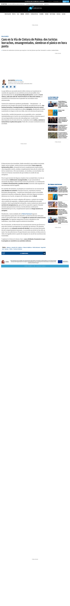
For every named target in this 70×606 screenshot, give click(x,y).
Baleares (9, 247)
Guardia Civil (14, 247)
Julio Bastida (11, 80)
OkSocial (58, 14)
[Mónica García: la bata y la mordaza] (53, 197)
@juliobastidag (18, 80)
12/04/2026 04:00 (12, 83)
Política (14, 14)
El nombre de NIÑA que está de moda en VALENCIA (17, 4)
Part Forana (52, 14)
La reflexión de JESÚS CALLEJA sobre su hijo (34, 4)
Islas (18, 14)
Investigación (8, 14)
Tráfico (10, 249)
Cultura (63, 14)
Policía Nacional (36, 247)
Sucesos (22, 14)
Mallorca (20, 247)
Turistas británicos (17, 249)
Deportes (27, 14)
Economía (41, 14)
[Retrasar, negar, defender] (53, 113)
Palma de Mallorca (27, 247)
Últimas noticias (34, 14)
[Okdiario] (35, 8)
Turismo (46, 14)
